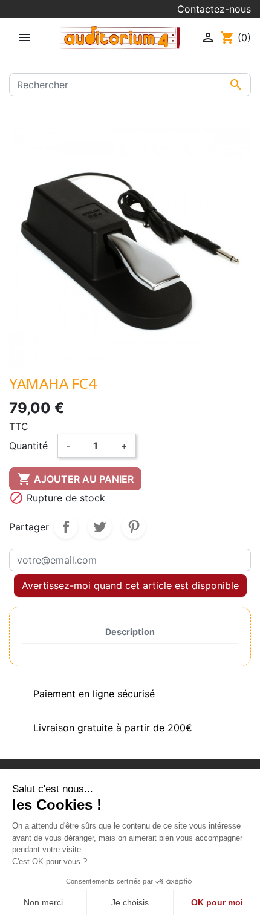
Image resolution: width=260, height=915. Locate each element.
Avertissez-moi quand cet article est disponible (130, 585)
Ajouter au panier (75, 479)
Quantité (28, 446)
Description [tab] (130, 632)
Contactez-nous (214, 9)
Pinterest (134, 527)
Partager (66, 527)
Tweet (100, 527)
